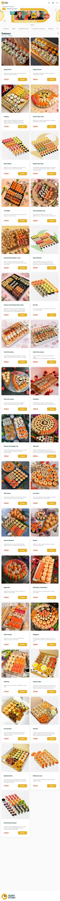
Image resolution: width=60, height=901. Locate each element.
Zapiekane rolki (23, 28)
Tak (4, 8)
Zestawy (6, 28)
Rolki (13, 28)
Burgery (51, 28)
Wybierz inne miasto (12, 8)
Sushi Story (4, 35)
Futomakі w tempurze (38, 28)
